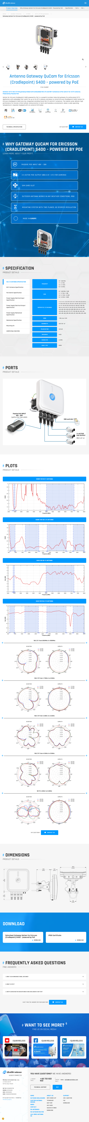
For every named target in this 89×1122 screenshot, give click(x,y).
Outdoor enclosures (37, 1098)
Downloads (66, 1103)
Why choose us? (51, 1098)
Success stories (52, 1108)
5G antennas (34, 1109)
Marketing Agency (7, 1099)
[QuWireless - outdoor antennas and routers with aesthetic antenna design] (9, 3)
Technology (50, 1100)
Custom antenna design (36, 1101)
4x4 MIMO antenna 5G (36, 1115)
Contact (33, 1107)
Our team (49, 1103)
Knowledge (50, 1110)
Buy (57, 1087)
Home (32, 1095)
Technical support (40, 1087)
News (32, 1104)
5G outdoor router (37, 1112)
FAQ (64, 1100)
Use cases (50, 1105)
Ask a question (67, 1098)
